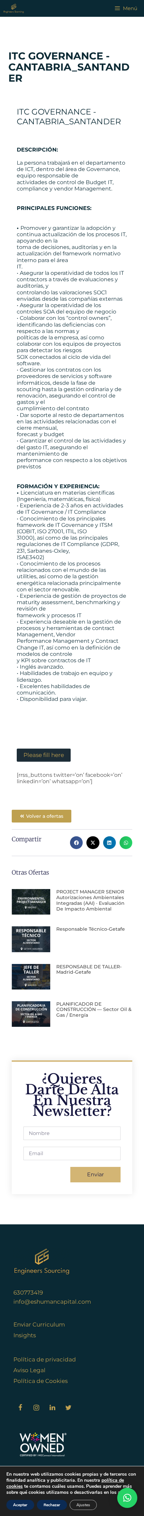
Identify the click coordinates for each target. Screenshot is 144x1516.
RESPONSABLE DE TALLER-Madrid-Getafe (89, 969)
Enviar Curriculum (39, 1324)
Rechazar (52, 1505)
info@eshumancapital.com (52, 1301)
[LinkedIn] (52, 1408)
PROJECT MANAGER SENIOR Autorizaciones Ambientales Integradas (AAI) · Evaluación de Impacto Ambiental (90, 900)
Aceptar (20, 1505)
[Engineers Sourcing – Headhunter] (13, 8)
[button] (76, 842)
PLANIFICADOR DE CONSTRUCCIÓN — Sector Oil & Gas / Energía (94, 1009)
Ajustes (83, 1505)
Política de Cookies (40, 1381)
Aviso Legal (29, 1370)
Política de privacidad (44, 1359)
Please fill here (43, 755)
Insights (24, 1335)
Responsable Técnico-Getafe (90, 929)
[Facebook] (20, 1408)
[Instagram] (36, 1408)
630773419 (28, 1292)
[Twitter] (68, 1408)
